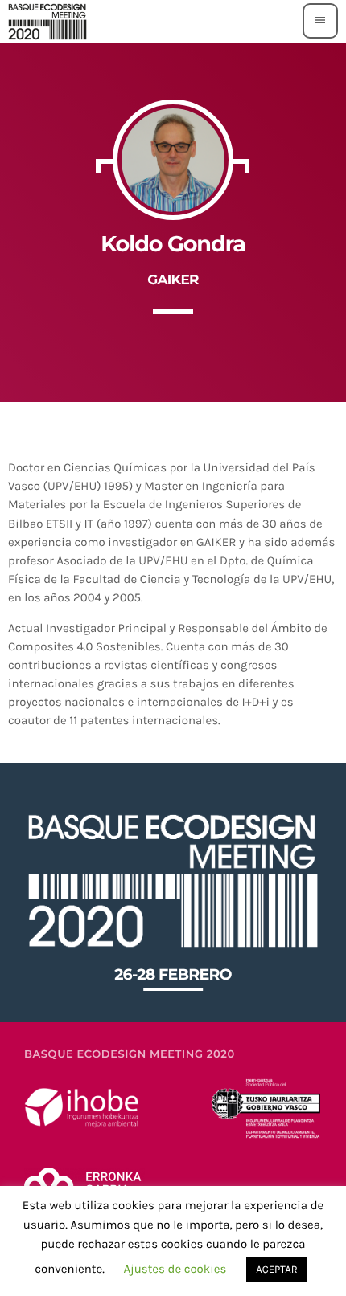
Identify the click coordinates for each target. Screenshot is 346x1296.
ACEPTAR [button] (276, 1270)
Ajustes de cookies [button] (174, 1268)
